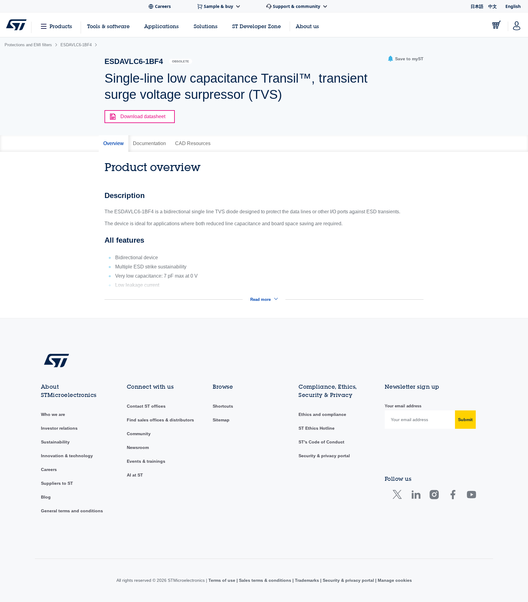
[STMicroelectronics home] (16, 24)
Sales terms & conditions (265, 580)
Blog (46, 497)
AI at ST (135, 475)
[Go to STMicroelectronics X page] (398, 496)
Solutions (206, 26)
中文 (492, 6)
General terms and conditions (72, 510)
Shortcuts (223, 406)
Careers (49, 469)
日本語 (477, 6)
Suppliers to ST (57, 483)
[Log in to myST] (516, 25)
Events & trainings (146, 461)
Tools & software (108, 26)
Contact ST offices (146, 406)
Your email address (403, 406)
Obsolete (180, 61)
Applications (161, 26)
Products (61, 26)
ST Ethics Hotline (317, 428)
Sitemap (221, 419)
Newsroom (138, 447)
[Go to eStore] (496, 25)
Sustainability (55, 441)
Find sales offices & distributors (160, 419)
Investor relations (59, 428)
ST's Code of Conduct (321, 441)
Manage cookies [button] (394, 580)
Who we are (53, 414)
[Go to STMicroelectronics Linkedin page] (415, 496)
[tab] (113, 143)
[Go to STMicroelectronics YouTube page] (471, 496)
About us (307, 26)
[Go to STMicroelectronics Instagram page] (434, 496)
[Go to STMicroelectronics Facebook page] (452, 496)
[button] (405, 59)
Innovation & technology (67, 455)
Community (139, 433)
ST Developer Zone (256, 26)
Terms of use (222, 580)
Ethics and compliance (322, 414)
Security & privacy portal (324, 455)
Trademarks (307, 580)
